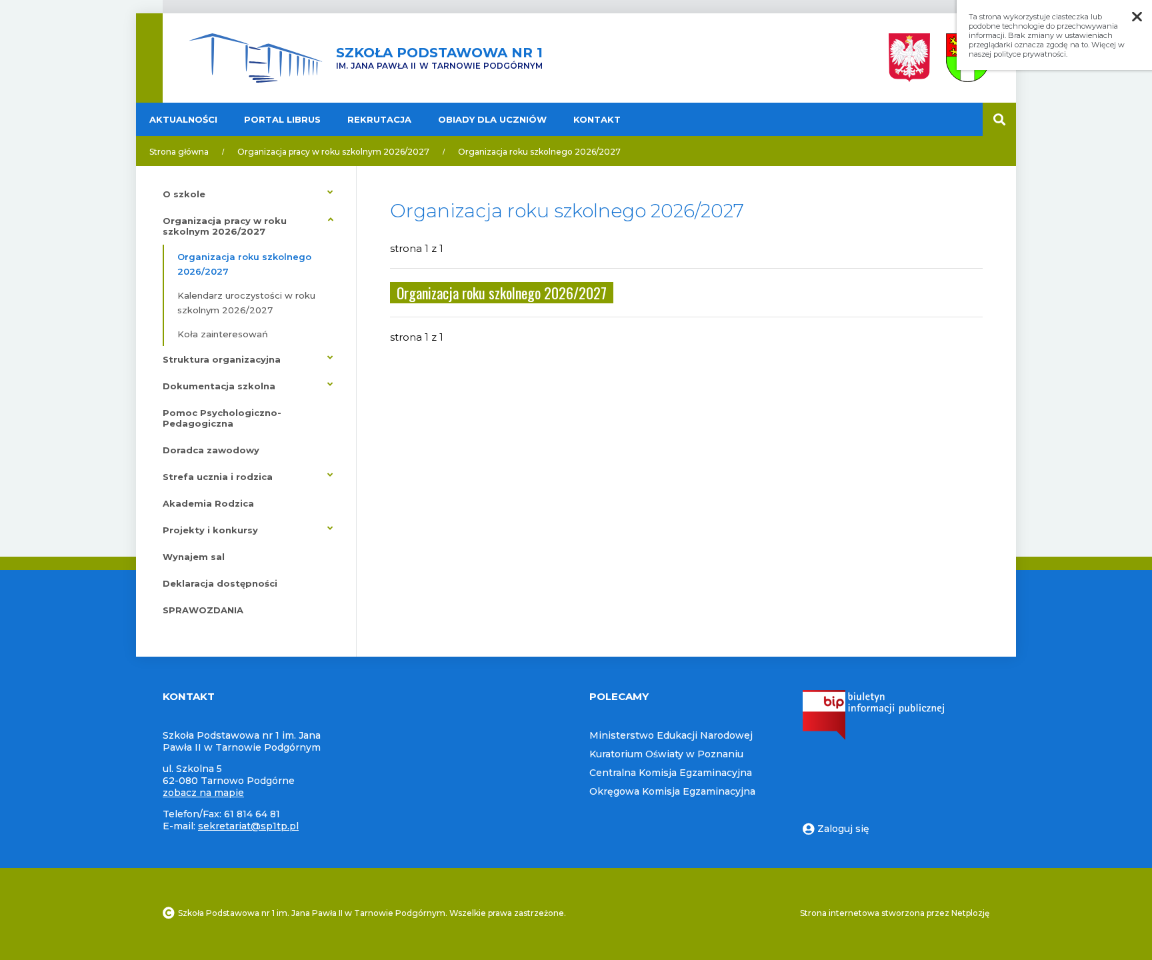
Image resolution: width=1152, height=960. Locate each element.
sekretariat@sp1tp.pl (248, 826)
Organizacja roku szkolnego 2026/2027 (539, 152)
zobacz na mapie (203, 793)
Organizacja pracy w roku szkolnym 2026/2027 (333, 152)
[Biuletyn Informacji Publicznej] (873, 737)
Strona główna (179, 152)
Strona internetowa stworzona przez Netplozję (894, 913)
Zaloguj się (843, 829)
